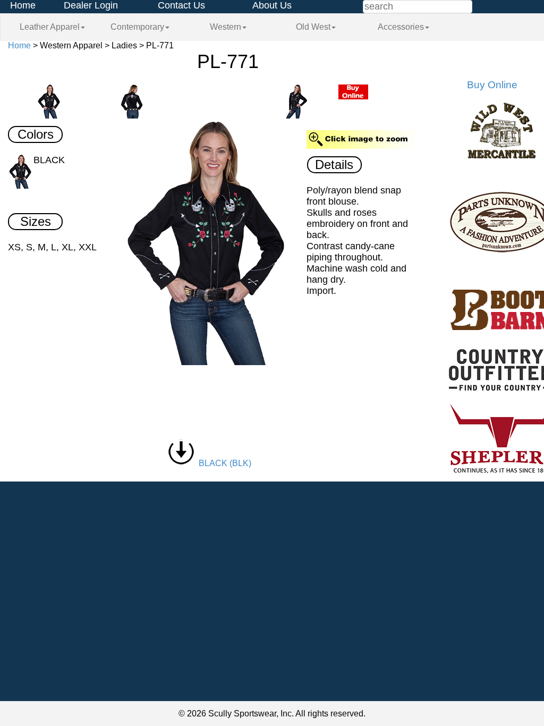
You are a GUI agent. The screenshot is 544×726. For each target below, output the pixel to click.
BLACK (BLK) (222, 463)
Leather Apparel (50, 26)
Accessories (401, 26)
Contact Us (181, 5)
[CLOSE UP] (209, 243)
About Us (272, 5)
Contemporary (137, 26)
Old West (313, 26)
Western (225, 26)
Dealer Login (91, 5)
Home (23, 5)
